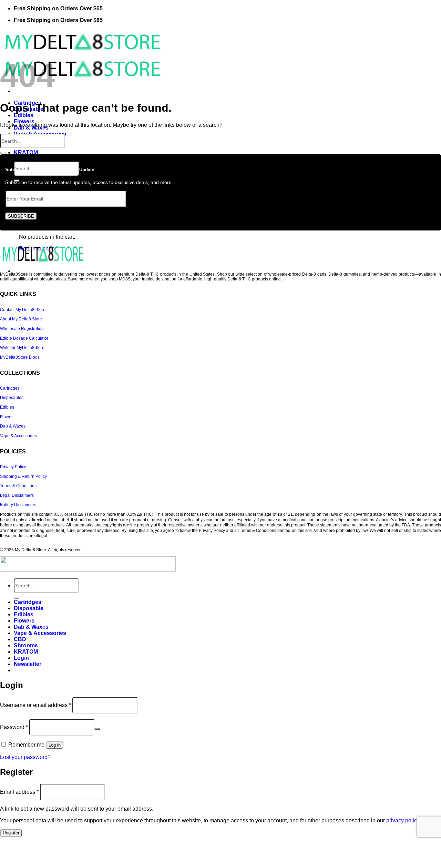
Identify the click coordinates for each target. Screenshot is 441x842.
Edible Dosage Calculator (24, 338)
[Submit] (3, 153)
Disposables (11, 397)
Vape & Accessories (18, 435)
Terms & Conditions (18, 485)
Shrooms (26, 645)
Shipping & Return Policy (23, 476)
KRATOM (26, 152)
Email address (19, 792)
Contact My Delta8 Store (22, 309)
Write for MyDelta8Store (22, 347)
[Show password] (97, 729)
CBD (20, 639)
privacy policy (402, 820)
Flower (6, 416)
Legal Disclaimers (17, 495)
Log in (55, 745)
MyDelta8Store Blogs (20, 357)
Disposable (28, 608)
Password (14, 727)
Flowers (24, 121)
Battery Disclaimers (18, 504)
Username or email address (35, 705)
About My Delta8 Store (21, 319)
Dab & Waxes (12, 426)
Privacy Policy (13, 466)
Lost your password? (25, 757)
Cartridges (10, 388)
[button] (27, 664)
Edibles (23, 115)
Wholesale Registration (22, 328)
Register (11, 832)
